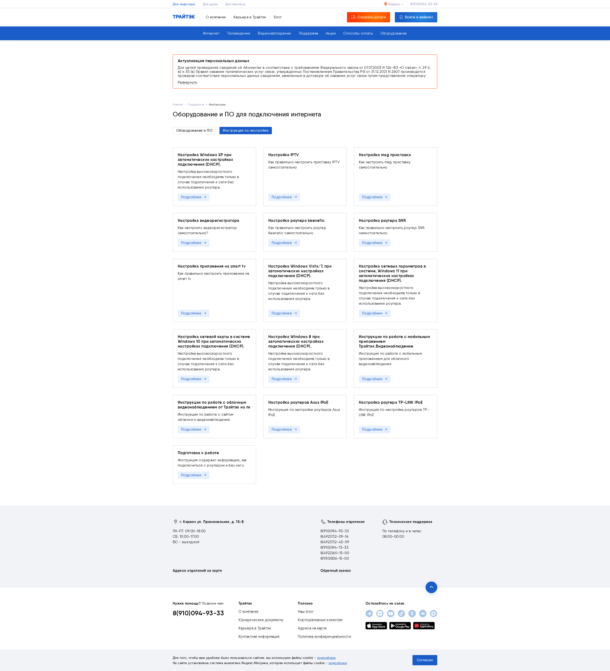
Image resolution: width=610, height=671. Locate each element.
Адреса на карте (312, 628)
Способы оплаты (358, 33)
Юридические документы (261, 620)
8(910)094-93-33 (423, 4)
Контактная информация (259, 636)
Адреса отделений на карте (197, 570)
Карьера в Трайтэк (250, 17)
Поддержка (308, 33)
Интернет (211, 33)
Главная (178, 104)
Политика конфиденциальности (324, 636)
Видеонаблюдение (274, 33)
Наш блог (306, 611)
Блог (278, 17)
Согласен (425, 660)
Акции (331, 33)
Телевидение (238, 33)
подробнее (326, 658)
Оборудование (394, 33)
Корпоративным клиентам (320, 620)
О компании (216, 17)
